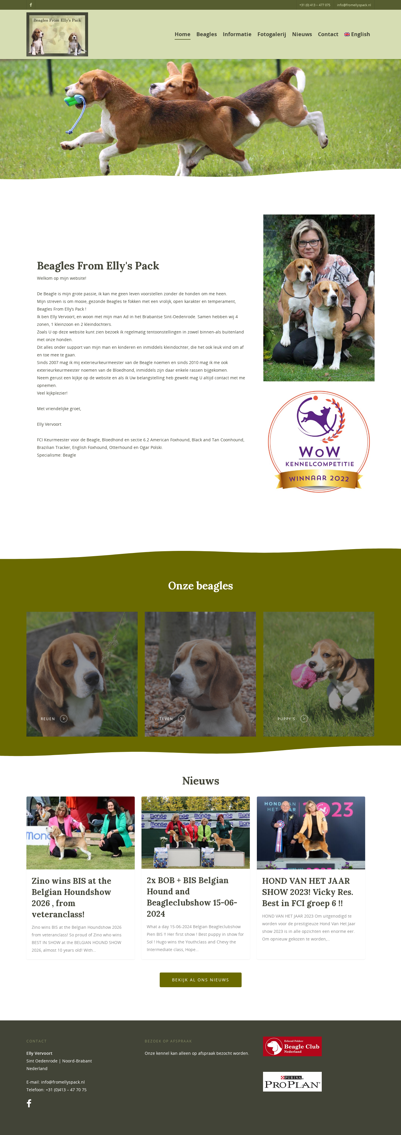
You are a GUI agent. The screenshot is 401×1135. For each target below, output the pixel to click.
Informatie (237, 34)
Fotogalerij (271, 34)
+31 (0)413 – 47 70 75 (66, 1089)
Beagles (206, 34)
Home (183, 34)
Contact (328, 34)
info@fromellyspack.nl (354, 5)
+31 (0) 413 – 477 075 (314, 5)
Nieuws (302, 34)
